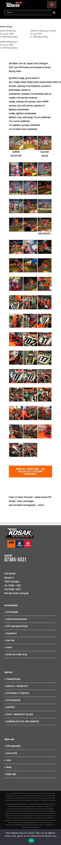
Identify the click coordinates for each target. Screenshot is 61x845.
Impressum (8, 793)
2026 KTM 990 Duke (8, 31)
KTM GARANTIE (13, 700)
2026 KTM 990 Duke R (9, 42)
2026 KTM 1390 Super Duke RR (43, 31)
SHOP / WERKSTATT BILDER (19, 714)
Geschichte (11, 753)
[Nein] (57, 837)
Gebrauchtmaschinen (16, 619)
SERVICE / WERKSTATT (17, 686)
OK (31, 840)
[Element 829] (12, 3)
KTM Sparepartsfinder (17, 626)
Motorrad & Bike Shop (16, 654)
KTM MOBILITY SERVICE (17, 693)
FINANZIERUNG (13, 679)
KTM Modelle (12, 612)
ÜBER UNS (11, 774)
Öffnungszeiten (13, 746)
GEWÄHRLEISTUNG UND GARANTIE (22, 721)
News (9, 767)
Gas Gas (10, 640)
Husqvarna (11, 633)
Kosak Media (16, 796)
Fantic (9, 647)
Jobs (8, 760)
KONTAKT (10, 707)
